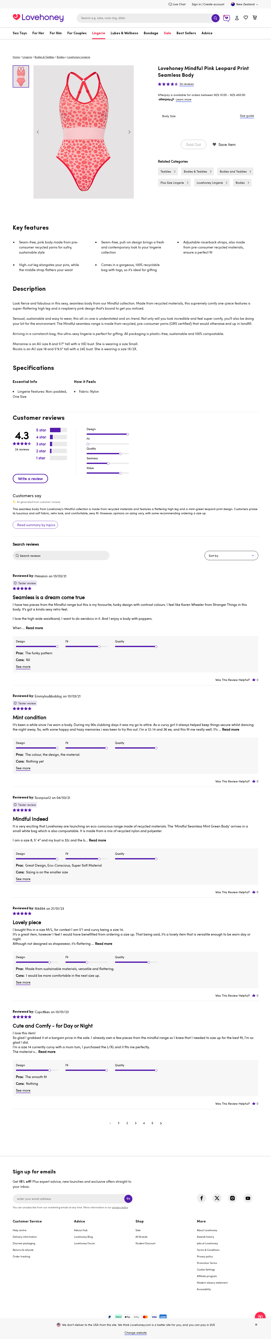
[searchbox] (64, 555)
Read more (34, 628)
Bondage (151, 33)
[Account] (237, 18)
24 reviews (187, 84)
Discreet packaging (24, 1243)
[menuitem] (21, 33)
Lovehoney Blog (83, 1236)
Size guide (247, 116)
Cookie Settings (206, 1269)
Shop (140, 1221)
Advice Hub (80, 1230)
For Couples (77, 33)
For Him (56, 33)
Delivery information (25, 1236)
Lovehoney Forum (84, 1243)
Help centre (19, 1230)
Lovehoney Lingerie (210, 183)
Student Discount (145, 1243)
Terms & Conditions (208, 1249)
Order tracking (21, 1256)
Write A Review (30, 478)
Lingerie (98, 33)
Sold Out (193, 144)
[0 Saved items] (245, 18)
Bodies (61, 57)
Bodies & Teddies (44, 57)
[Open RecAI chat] (260, 1317)
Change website (135, 1333)
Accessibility (204, 1289)
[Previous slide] (38, 132)
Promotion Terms (207, 1263)
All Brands (141, 1236)
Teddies (165, 171)
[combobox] (148, 18)
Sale (167, 33)
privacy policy (120, 1207)
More (201, 1221)
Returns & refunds (23, 1249)
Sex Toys (20, 33)
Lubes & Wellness (124, 33)
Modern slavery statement (212, 1282)
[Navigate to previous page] (110, 1123)
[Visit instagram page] (232, 1198)
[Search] (216, 18)
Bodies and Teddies (233, 171)
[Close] (256, 1325)
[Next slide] (129, 132)
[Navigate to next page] (161, 1123)
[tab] (43, 1258)
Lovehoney (135, 44)
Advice (207, 33)
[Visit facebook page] (201, 1198)
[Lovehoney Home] (38, 17)
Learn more (183, 99)
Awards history (205, 1236)
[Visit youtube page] (248, 1198)
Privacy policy (205, 1256)
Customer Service (27, 1221)
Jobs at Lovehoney (207, 1243)
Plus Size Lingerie (172, 183)
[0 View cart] (254, 18)
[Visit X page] (217, 1198)
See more (23, 666)
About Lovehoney (207, 1230)
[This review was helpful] (254, 680)
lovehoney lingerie (78, 57)
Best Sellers (186, 33)
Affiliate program (207, 1276)
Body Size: (169, 116)
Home (16, 57)
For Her (38, 33)
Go (128, 1198)
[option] (83, 132)
